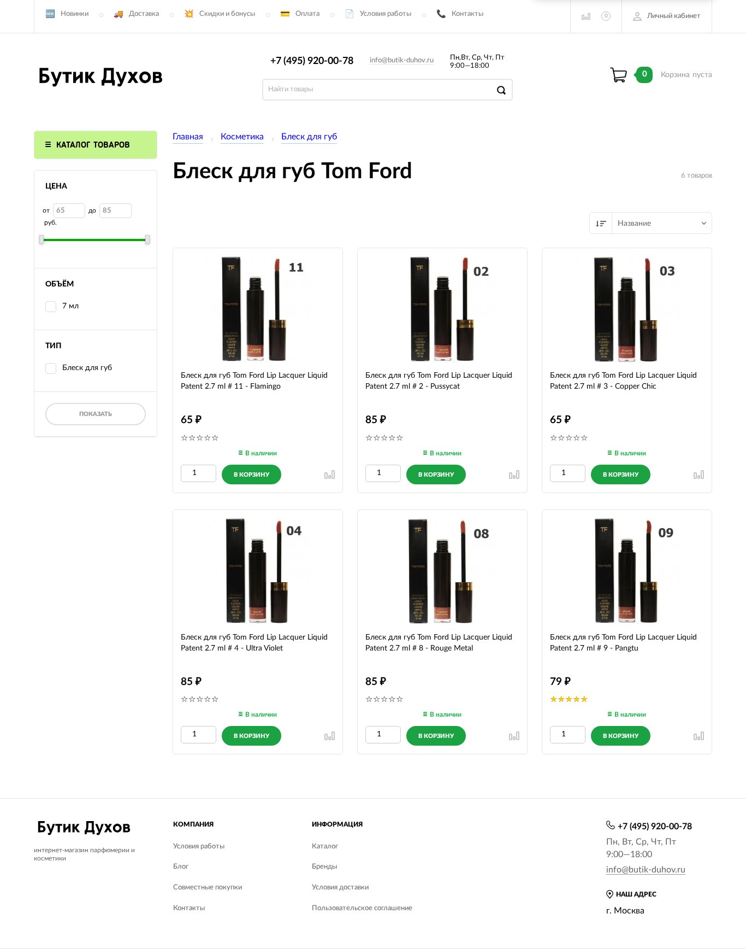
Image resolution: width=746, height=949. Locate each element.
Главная (188, 136)
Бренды (324, 866)
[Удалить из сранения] (329, 474)
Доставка (144, 13)
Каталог (325, 846)
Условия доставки (340, 887)
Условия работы (385, 13)
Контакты (467, 13)
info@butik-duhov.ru (402, 60)
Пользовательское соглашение (362, 908)
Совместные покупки (207, 887)
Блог (180, 866)
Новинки (74, 13)
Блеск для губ (309, 136)
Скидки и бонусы (227, 13)
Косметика (242, 136)
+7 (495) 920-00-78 (311, 61)
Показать (95, 414)
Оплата (307, 13)
